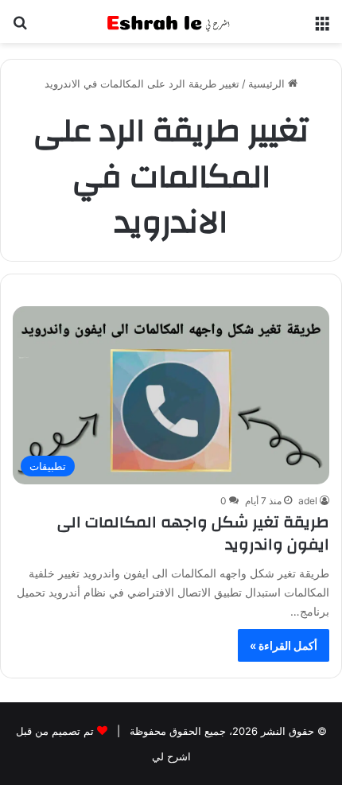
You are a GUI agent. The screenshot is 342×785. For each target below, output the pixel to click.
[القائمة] (322, 27)
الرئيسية (268, 83)
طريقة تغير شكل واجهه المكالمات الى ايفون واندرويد (193, 533)
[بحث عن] (20, 27)
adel (307, 501)
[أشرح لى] (171, 21)
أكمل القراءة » (283, 645)
